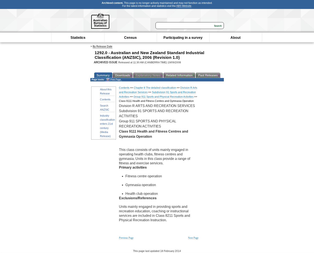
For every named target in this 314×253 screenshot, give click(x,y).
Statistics (77, 37)
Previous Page (126, 237)
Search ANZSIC (104, 107)
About (235, 37)
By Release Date (102, 46)
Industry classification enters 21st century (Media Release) (107, 126)
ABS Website (183, 5)
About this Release (106, 91)
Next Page (193, 237)
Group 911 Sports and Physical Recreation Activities (164, 96)
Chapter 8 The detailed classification (155, 87)
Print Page (115, 79)
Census (130, 37)
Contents (105, 99)
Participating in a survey (182, 37)
